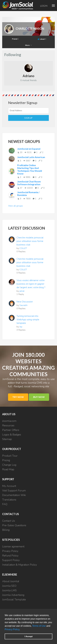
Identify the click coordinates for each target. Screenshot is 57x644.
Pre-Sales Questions (14, 525)
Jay (20, 326)
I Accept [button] (29, 636)
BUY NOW (39, 397)
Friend (15, 39)
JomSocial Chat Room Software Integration (29, 183)
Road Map (8, 469)
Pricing (6, 460)
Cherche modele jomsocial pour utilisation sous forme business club (30, 241)
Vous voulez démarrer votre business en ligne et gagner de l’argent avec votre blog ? (31, 284)
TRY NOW (18, 397)
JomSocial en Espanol (28, 148)
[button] (20, 629)
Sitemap (7, 439)
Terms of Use (39, 626)
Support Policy (11, 560)
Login (44, 5)
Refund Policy (10, 555)
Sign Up (28, 118)
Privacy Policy (12, 629)
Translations (9, 499)
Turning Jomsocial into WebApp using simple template (28, 319)
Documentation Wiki (14, 495)
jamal (21, 290)
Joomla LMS (9, 590)
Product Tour (10, 455)
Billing (6, 530)
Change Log (9, 465)
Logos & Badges (11, 434)
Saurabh (23, 305)
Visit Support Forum (14, 490)
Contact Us (8, 521)
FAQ (4, 504)
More (27, 45)
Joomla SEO (9, 586)
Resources (8, 425)
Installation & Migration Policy (19, 564)
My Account (9, 486)
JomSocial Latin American (31, 157)
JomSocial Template (14, 599)
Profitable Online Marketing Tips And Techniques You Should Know (29, 169)
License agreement (13, 546)
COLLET (23, 248)
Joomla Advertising (13, 595)
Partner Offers (10, 430)
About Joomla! (10, 581)
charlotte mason (30, 28)
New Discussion (25, 301)
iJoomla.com (9, 421)
